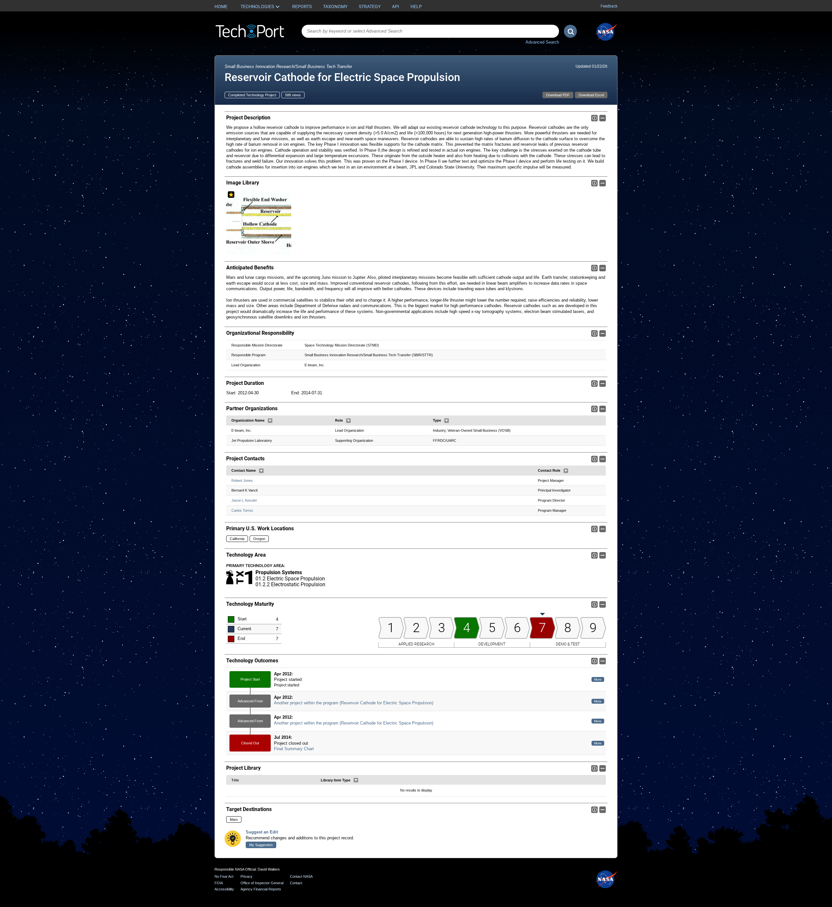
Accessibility (224, 889)
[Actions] (270, 420)
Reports (302, 6)
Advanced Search (542, 42)
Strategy (370, 6)
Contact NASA (301, 876)
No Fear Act (223, 876)
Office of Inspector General (261, 883)
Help (416, 6)
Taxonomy (335, 6)
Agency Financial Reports (260, 889)
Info (594, 118)
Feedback (609, 6)
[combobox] (430, 31)
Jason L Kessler (244, 500)
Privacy (246, 876)
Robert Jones (242, 480)
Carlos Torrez (242, 510)
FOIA (218, 883)
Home (221, 6)
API (395, 6)
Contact (296, 883)
